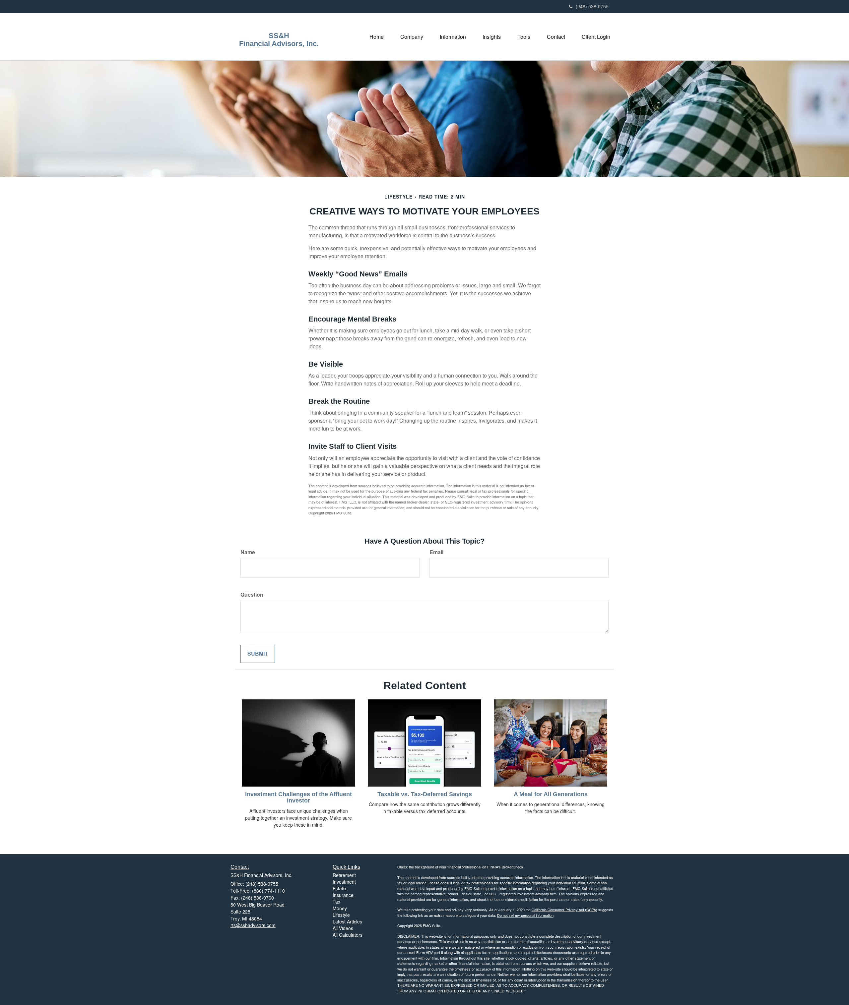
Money (340, 908)
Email (436, 552)
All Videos (343, 928)
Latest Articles (347, 921)
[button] (411, 37)
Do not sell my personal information (525, 915)
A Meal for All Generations (551, 794)
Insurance (343, 895)
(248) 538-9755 (592, 6)
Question (251, 594)
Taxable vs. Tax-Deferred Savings (424, 794)
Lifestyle (341, 915)
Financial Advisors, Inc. (279, 44)
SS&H (279, 36)
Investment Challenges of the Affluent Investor (298, 797)
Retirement (344, 875)
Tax (336, 901)
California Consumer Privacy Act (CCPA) (564, 909)
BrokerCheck (512, 866)
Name (247, 552)
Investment (344, 881)
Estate (339, 888)
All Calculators (347, 934)
